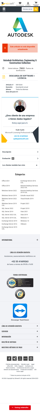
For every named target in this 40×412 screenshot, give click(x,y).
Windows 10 (25, 221)
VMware (23, 224)
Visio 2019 (24, 215)
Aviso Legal (20, 371)
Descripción (6, 152)
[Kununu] (25, 358)
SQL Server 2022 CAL (9, 215)
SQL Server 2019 (7, 211)
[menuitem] (36, 4)
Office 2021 (6, 181)
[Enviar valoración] (20, 65)
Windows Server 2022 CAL (9, 199)
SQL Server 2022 (7, 208)
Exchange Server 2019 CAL (9, 228)
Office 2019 (6, 186)
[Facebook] (9, 358)
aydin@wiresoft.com (20, 139)
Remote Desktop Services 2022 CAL (29, 186)
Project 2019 (25, 208)
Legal (32, 364)
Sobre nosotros (10, 368)
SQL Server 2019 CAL (9, 218)
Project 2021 (25, 203)
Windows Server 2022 (9, 190)
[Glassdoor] (20, 358)
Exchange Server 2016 (9, 224)
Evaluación (7, 158)
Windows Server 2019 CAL (9, 204)
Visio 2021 (24, 211)
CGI (35, 369)
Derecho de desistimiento (11, 369)
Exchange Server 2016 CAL (28, 181)
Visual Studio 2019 (27, 198)
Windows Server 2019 (9, 195)
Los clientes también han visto (13, 165)
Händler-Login (25, 364)
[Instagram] (31, 358)
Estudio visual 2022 (27, 195)
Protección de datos (27, 369)
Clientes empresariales (12, 364)
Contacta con (29, 366)
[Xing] (14, 358)
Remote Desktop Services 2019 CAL (29, 191)
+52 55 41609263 (21, 136)
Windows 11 (25, 218)
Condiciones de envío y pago (25, 368)
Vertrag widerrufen (21, 408)
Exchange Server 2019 (9, 221)
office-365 (10, 366)
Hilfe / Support (19, 366)
